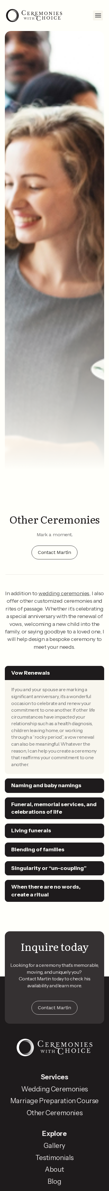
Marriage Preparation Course (54, 1101)
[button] (98, 15)
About (54, 1169)
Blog (54, 1181)
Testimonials (54, 1158)
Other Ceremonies (55, 1113)
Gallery (54, 1146)
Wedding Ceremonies (54, 1089)
